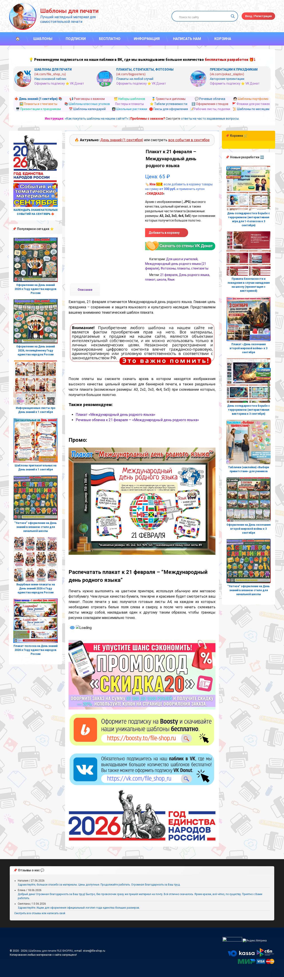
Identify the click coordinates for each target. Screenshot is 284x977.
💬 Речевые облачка (210, 99)
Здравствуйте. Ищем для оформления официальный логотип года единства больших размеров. (79, 907)
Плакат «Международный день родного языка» (115, 414)
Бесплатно (109, 39)
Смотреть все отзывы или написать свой (39, 913)
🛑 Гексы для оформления (168, 109)
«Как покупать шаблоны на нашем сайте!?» (96, 118)
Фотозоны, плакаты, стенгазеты (184, 268)
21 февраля (169, 275)
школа (161, 279)
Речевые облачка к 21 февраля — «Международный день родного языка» (137, 420)
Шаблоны (42, 39)
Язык (171, 279)
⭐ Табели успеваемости (168, 104)
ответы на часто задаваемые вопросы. (210, 118)
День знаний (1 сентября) (121, 140)
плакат (150, 279)
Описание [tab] (85, 289)
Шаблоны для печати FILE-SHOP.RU (51, 950)
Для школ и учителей (181, 259)
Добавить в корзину (164, 232)
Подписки (76, 39)
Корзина (222, 39)
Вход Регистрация (258, 16)
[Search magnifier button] (233, 16)
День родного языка (194, 275)
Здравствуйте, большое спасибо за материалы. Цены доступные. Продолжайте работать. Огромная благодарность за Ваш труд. (99, 884)
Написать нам (187, 39)
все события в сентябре (189, 140)
